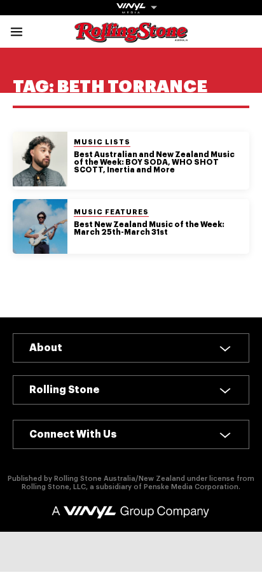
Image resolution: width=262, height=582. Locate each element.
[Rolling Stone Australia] (131, 36)
